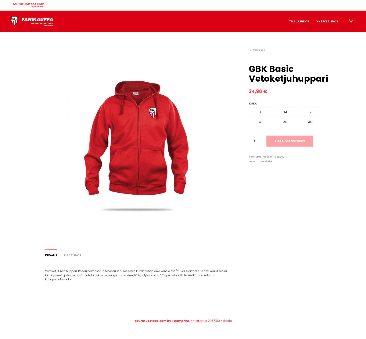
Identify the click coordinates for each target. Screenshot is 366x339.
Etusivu (28, 5)
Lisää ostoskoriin (290, 141)
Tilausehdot (299, 21)
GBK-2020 (259, 49)
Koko (253, 104)
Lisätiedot (72, 255)
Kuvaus (51, 255)
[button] (260, 111)
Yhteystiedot (327, 21)
